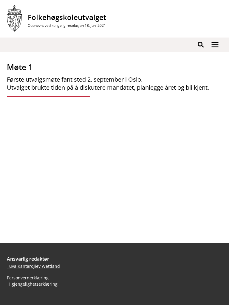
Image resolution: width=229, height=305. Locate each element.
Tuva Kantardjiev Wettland (33, 266)
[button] (215, 45)
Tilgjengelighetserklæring (32, 284)
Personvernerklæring (28, 278)
